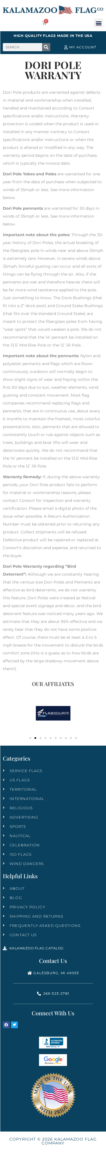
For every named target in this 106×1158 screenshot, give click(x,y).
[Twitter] (14, 1024)
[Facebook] (6, 1024)
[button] (98, 23)
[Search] (46, 47)
